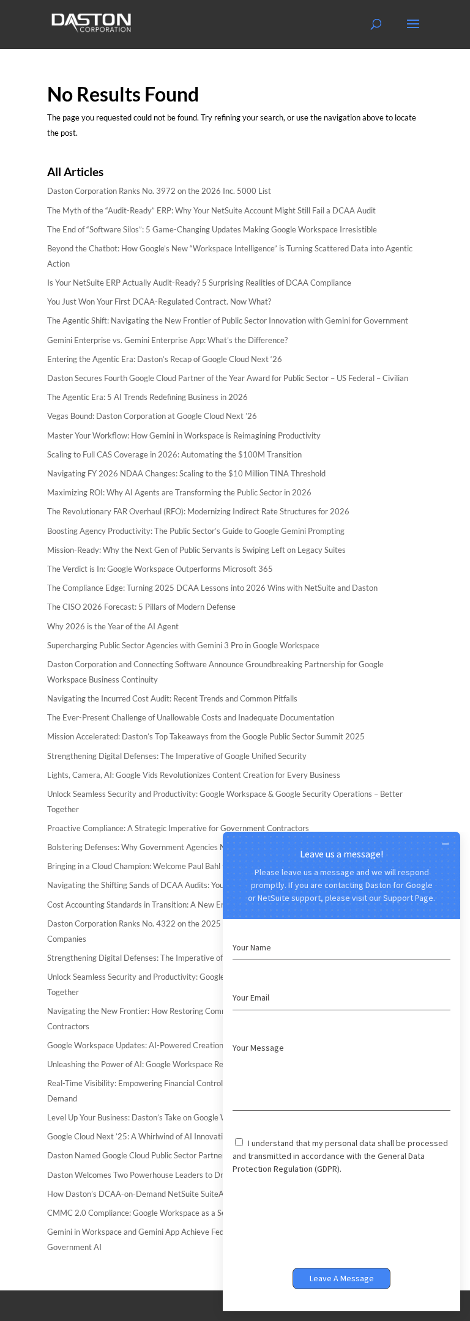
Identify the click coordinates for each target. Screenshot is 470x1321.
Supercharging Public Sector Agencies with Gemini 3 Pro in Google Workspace (183, 645)
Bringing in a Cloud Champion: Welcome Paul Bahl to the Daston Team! (170, 866)
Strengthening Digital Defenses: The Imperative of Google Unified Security (177, 756)
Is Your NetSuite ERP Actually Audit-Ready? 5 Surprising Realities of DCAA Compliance (199, 282)
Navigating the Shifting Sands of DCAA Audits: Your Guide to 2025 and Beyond (185, 885)
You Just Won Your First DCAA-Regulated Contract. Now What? (159, 301)
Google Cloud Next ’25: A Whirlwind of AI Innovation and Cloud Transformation (185, 1136)
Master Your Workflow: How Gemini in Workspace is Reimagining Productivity (184, 435)
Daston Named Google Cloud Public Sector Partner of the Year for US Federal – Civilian (198, 1155)
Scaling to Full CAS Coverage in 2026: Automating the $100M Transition (174, 454)
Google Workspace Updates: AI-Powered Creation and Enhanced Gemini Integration (194, 1045)
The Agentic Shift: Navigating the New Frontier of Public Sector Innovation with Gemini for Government (227, 320)
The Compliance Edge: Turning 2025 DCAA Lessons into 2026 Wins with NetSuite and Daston (212, 588)
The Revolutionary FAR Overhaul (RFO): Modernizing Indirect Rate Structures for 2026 (198, 511)
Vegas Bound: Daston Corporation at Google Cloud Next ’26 (152, 416)
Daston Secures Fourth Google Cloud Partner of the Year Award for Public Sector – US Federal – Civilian (227, 378)
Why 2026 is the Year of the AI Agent (113, 626)
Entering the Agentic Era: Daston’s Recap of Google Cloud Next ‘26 (164, 359)
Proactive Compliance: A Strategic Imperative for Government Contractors (178, 828)
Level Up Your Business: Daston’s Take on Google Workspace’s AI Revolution (180, 1117)
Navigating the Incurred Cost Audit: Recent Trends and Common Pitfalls (172, 698)
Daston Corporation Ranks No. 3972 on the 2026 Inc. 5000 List (159, 191)
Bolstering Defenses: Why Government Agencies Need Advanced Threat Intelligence (195, 847)
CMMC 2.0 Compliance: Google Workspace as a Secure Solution (159, 1213)
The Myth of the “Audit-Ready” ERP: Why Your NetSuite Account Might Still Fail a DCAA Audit (211, 210)
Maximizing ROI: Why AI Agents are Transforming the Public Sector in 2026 (179, 492)
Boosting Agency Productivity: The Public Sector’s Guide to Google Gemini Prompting (196, 531)
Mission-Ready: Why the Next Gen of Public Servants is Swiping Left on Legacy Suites (196, 550)
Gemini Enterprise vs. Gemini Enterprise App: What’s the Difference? (167, 340)
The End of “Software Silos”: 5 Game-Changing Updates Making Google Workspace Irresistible (212, 229)
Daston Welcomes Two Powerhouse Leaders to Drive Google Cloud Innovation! (185, 1175)
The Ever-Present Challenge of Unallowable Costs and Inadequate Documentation (190, 717)
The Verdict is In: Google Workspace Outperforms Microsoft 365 (160, 569)
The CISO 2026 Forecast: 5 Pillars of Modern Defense (141, 607)
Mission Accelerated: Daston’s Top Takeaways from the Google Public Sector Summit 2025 (206, 736)
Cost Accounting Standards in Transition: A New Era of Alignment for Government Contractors (212, 904)
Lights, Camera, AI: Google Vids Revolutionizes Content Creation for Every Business (193, 775)
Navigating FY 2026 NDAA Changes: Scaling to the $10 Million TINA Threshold (186, 473)
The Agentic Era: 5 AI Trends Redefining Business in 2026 (147, 397)
